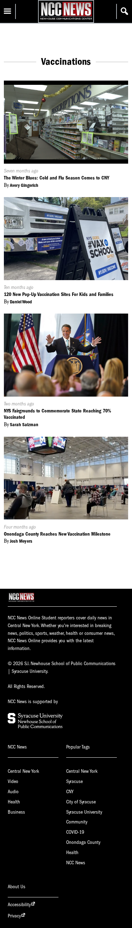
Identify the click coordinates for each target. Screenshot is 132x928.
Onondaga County (83, 842)
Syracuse (74, 781)
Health (14, 802)
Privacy (14, 916)
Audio (13, 792)
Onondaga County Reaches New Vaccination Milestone (57, 534)
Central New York (23, 771)
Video (13, 781)
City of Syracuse (81, 802)
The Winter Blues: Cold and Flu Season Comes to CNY (56, 178)
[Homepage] (66, 20)
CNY (70, 792)
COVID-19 (75, 832)
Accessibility (19, 905)
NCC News (75, 863)
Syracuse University (84, 812)
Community (76, 822)
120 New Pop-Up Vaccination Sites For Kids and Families (58, 294)
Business (16, 812)
